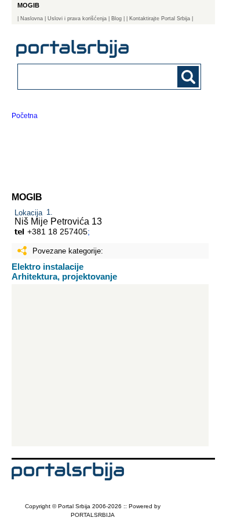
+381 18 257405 (57, 231)
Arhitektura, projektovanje (64, 276)
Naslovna (31, 18)
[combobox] (92, 76)
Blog (116, 18)
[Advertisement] (110, 365)
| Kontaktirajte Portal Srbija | (159, 18)
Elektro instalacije (47, 266)
